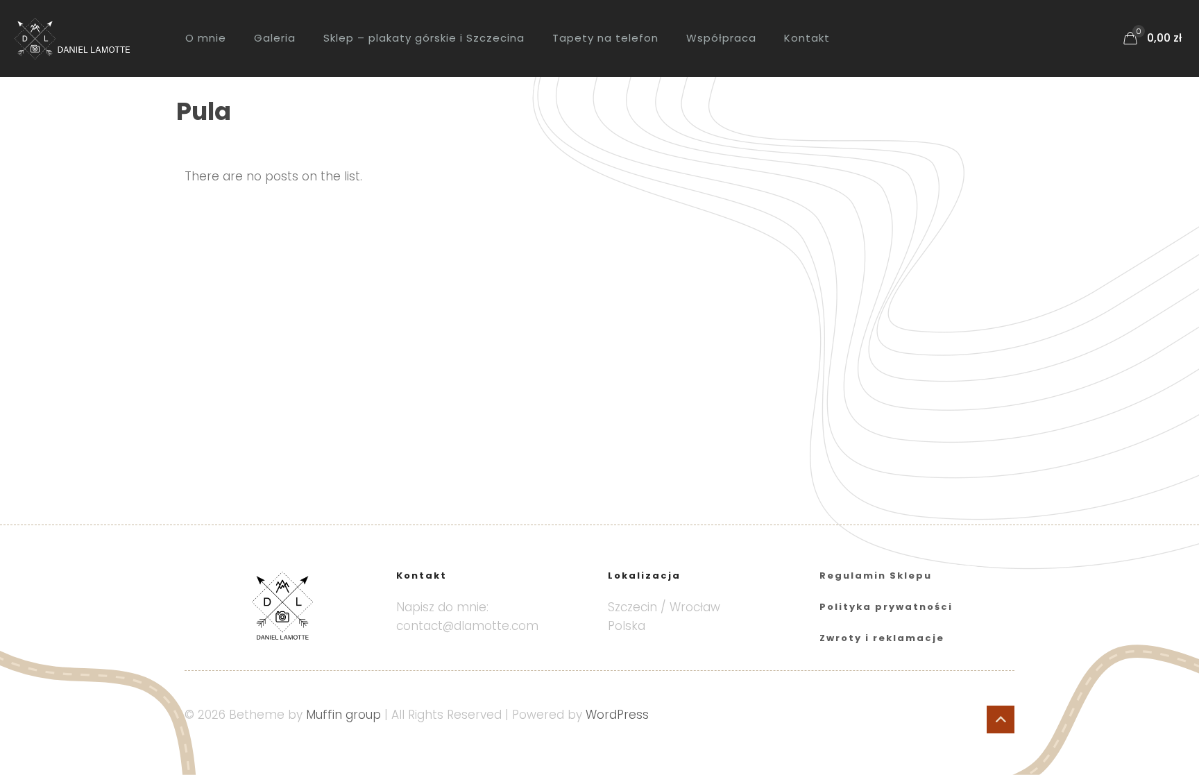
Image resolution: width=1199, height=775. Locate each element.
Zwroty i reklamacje (881, 638)
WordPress (617, 714)
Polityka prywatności (886, 606)
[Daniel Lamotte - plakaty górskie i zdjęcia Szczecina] (82, 38)
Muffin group (343, 714)
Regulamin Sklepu (875, 575)
